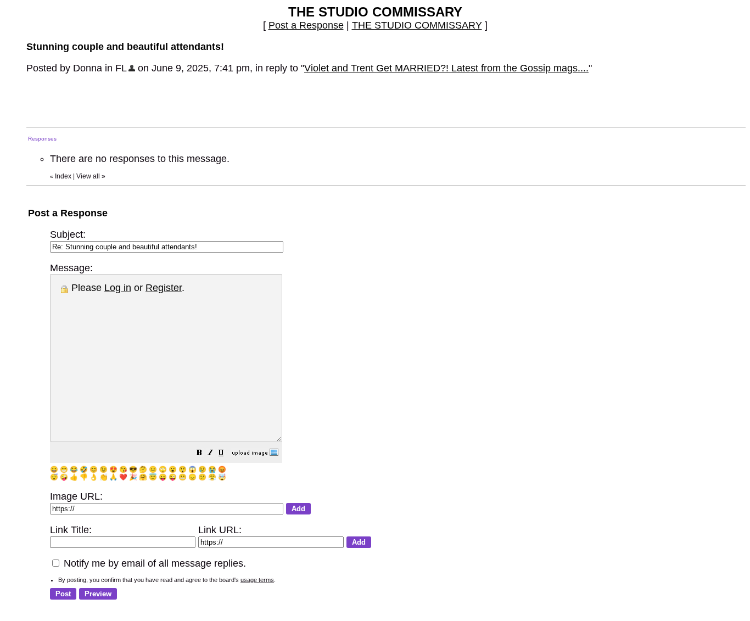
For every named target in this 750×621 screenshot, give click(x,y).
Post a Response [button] (306, 25)
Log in (117, 287)
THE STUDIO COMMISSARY (417, 25)
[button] (199, 453)
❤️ (123, 477)
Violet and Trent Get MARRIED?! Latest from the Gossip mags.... (446, 68)
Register (163, 287)
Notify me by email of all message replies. (153, 563)
